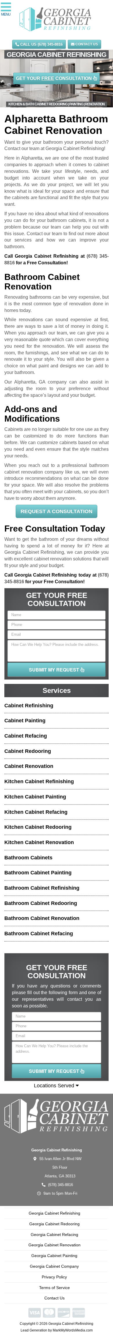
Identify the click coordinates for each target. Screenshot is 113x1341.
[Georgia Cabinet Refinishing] (56, 1116)
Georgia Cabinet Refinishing (54, 1213)
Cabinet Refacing (25, 736)
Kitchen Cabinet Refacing (36, 812)
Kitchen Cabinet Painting (35, 797)
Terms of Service (54, 1287)
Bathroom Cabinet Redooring (40, 903)
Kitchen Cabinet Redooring (38, 827)
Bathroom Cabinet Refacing (38, 933)
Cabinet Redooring (27, 751)
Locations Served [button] (55, 1085)
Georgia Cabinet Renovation (54, 1245)
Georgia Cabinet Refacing (54, 1234)
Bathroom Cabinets (28, 858)
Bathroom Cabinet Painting (38, 873)
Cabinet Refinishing (28, 705)
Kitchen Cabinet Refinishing (39, 781)
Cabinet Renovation (28, 766)
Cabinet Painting (24, 720)
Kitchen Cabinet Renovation (39, 842)
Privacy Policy (54, 1277)
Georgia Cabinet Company (54, 1266)
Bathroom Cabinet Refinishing (41, 888)
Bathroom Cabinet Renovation (41, 918)
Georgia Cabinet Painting (54, 1255)
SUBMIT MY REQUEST (54, 669)
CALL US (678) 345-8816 (41, 44)
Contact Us (86, 44)
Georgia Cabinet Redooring (54, 1224)
